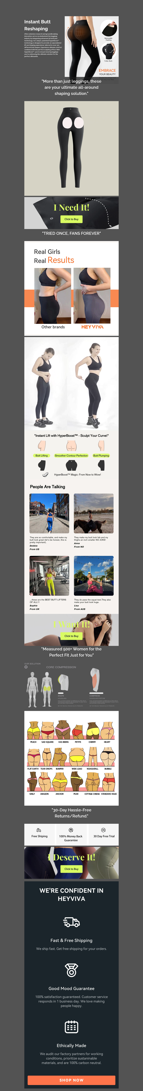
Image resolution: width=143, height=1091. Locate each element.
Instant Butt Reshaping (37, 25)
